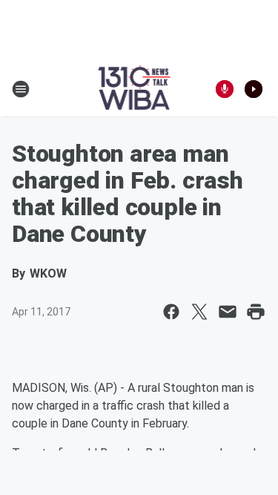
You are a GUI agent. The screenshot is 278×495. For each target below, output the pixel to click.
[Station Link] (134, 89)
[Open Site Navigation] (21, 89)
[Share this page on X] (199, 311)
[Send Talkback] (225, 89)
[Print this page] (255, 311)
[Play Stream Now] (253, 89)
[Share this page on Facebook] (171, 311)
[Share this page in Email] (227, 311)
